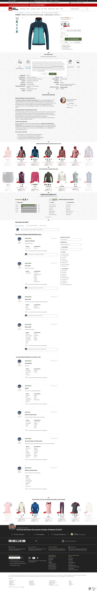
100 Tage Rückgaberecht (55, 2)
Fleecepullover (31, 585)
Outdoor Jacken (28, 12)
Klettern (38, 8)
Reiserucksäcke (51, 581)
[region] (49, 68)
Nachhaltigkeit (71, 568)
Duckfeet (70, 581)
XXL (78, 30)
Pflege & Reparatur (12, 584)
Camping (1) (68, 214)
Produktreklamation (52, 564)
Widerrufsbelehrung (52, 568)
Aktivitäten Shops (12, 580)
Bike (42, 8)
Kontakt (49, 561)
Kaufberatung (11, 582)
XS (61, 30)
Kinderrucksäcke (52, 583)
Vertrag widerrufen (51, 569)
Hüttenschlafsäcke (52, 580)
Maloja (70, 582)
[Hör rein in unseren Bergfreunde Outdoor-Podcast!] (38, 558)
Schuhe (28, 8)
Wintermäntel (31, 583)
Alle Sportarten (51, 8)
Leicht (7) (51, 208)
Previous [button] (16, 62)
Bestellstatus (51, 558)
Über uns (70, 556)
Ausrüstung (33, 8)
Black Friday (11, 585)
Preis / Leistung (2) (52, 214)
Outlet (61, 8)
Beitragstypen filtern (65, 237)
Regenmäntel (31, 581)
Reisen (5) (68, 208)
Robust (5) (51, 209)
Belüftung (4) (51, 213)
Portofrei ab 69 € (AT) (14, 2)
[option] (39, 33)
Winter (45, 8)
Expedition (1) (65, 282)
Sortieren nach (63, 242)
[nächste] (80, 154)
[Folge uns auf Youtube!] (34, 558)
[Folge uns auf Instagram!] (30, 558)
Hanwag (70, 583)
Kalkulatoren (11, 581)
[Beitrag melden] (56, 238)
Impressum (70, 564)
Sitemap (22, 586)
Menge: (61, 36)
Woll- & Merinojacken (36, 12)
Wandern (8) (68, 204)
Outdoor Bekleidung (21, 12)
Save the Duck (71, 584)
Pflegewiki (70, 569)
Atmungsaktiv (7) (52, 206)
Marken (57, 8)
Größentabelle (62, 32)
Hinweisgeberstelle (72, 565)
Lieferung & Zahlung (52, 556)
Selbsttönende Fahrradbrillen (54, 585)
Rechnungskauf (33, 2)
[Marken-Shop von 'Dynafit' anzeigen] (17, 18)
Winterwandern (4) (69, 211)
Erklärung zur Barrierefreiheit (73, 566)
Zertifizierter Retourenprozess (70, 541)
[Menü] (96, 587)
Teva (69, 580)
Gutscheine (70, 561)
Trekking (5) (68, 209)
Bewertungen (65, 247)
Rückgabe (50, 562)
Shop (10, 0)
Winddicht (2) (64, 266)
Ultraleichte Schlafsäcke (53, 582)
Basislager (14, 0)
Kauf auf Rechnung (65, 47)
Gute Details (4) (52, 211)
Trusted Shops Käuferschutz (67, 49)
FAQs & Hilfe (50, 559)
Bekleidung (22, 8)
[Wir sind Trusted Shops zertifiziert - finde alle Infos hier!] (72, 534)
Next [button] (80, 62)
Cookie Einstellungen (52, 566)
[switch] (94, 589)
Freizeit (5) (68, 206)
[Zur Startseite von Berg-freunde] (14, 8)
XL (74, 30)
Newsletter (70, 559)
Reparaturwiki (75, 569)
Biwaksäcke (51, 584)
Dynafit (18, 15)
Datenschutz (53, 565)
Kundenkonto (71, 558)
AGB (49, 565)
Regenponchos (31, 582)
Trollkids (70, 585)
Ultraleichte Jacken (32, 584)
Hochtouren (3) (69, 213)
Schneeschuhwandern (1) (67, 284)
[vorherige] (17, 154)
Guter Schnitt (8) (52, 204)
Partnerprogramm (71, 562)
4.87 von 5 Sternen (77, 2)
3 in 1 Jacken (31, 580)
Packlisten (11, 583)
